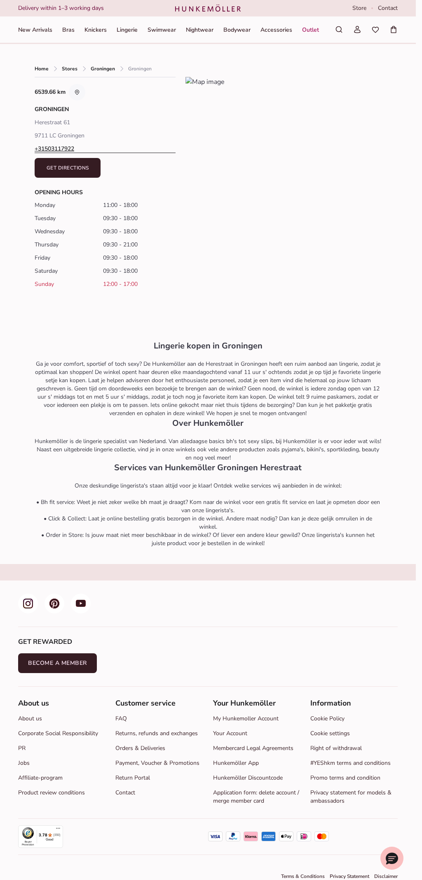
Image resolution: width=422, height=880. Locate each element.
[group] (90, 8)
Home (42, 68)
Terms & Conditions (303, 876)
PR (22, 748)
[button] (105, 149)
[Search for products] (339, 29)
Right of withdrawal (336, 748)
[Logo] (208, 8)
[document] (90, 8)
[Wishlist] (375, 29)
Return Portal (132, 778)
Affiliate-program (40, 778)
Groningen (103, 68)
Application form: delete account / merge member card (256, 797)
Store (359, 8)
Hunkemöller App (236, 763)
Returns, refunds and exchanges (156, 733)
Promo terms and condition (345, 778)
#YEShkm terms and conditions (350, 763)
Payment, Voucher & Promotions (157, 763)
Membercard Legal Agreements (253, 748)
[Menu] (58, 830)
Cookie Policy (327, 718)
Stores (69, 68)
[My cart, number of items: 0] (393, 29)
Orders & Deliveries (140, 748)
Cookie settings (330, 733)
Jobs (24, 763)
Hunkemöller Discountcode (248, 778)
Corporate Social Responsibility (58, 733)
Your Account (230, 733)
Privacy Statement (349, 876)
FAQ (121, 718)
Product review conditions (51, 792)
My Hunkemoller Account (246, 718)
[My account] (357, 29)
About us (30, 718)
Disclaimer (386, 876)
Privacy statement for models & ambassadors (351, 797)
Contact (388, 8)
